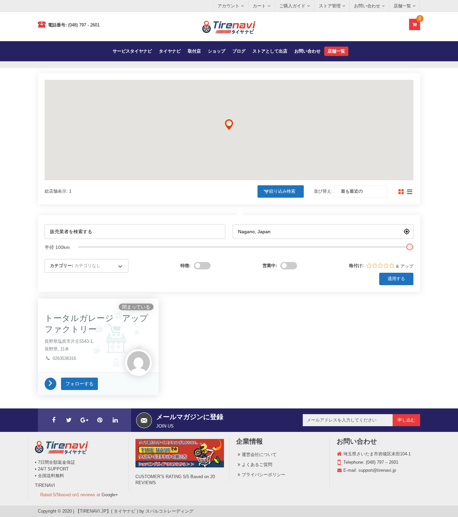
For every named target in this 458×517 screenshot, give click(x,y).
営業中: (270, 265)
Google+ (110, 494)
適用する (396, 278)
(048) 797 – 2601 (382, 462)
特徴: (185, 265)
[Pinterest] (100, 420)
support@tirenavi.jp (377, 470)
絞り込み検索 (282, 191)
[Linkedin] (115, 420)
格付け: (356, 265)
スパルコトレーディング (169, 511)
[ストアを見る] (53, 383)
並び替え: (323, 191)
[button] (229, 124)
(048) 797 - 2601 (84, 24)
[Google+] (84, 420)
